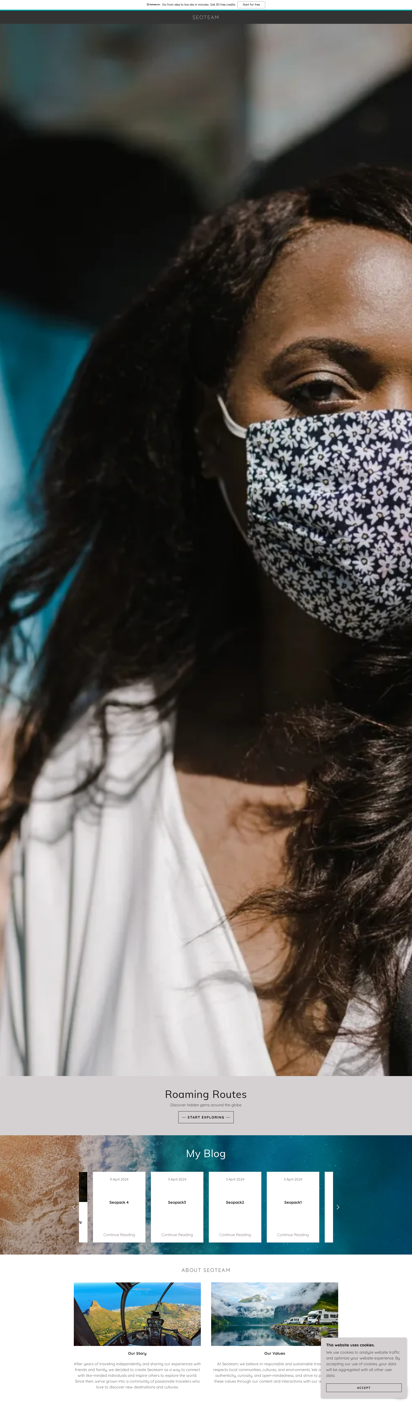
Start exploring (206, 1117)
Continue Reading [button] (119, 1234)
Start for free (251, 4)
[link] (206, 17)
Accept (364, 1387)
